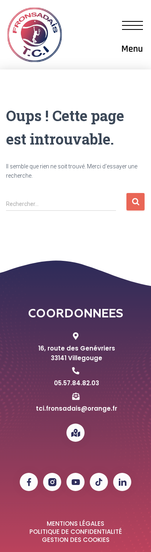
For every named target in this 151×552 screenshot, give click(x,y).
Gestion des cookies (76, 539)
